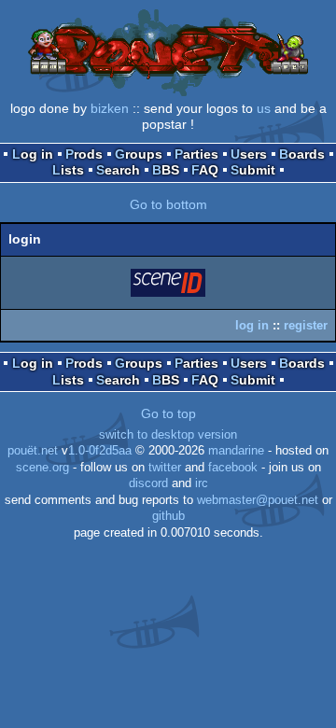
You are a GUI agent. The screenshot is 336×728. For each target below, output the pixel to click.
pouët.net (32, 450)
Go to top (168, 413)
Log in (32, 154)
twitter (164, 467)
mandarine (236, 450)
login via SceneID (169, 286)
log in (252, 325)
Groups (138, 154)
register (306, 325)
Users (249, 154)
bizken (110, 108)
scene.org (42, 467)
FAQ (204, 169)
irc (201, 483)
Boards (302, 154)
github (168, 516)
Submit (253, 169)
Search (118, 169)
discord (148, 483)
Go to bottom (168, 204)
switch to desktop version (168, 434)
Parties (196, 154)
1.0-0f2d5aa (100, 450)
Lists (68, 169)
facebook (233, 467)
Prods (84, 154)
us (264, 108)
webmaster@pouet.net (257, 500)
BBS (165, 169)
